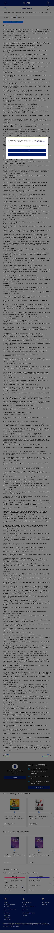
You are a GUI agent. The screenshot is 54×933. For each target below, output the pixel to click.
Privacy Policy (40, 141)
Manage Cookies (27, 146)
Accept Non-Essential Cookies (27, 150)
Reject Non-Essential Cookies (27, 154)
